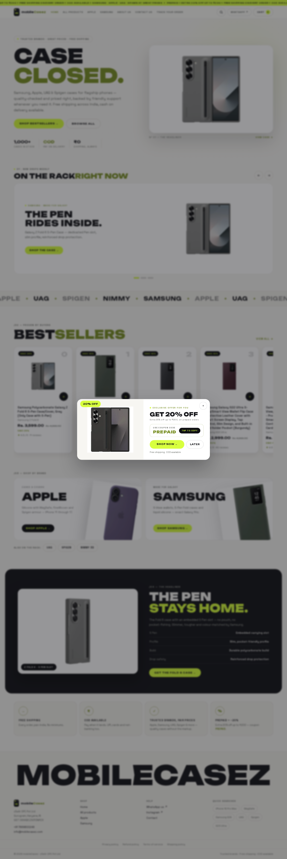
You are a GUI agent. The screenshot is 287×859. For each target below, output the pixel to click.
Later (195, 444)
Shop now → (167, 444)
